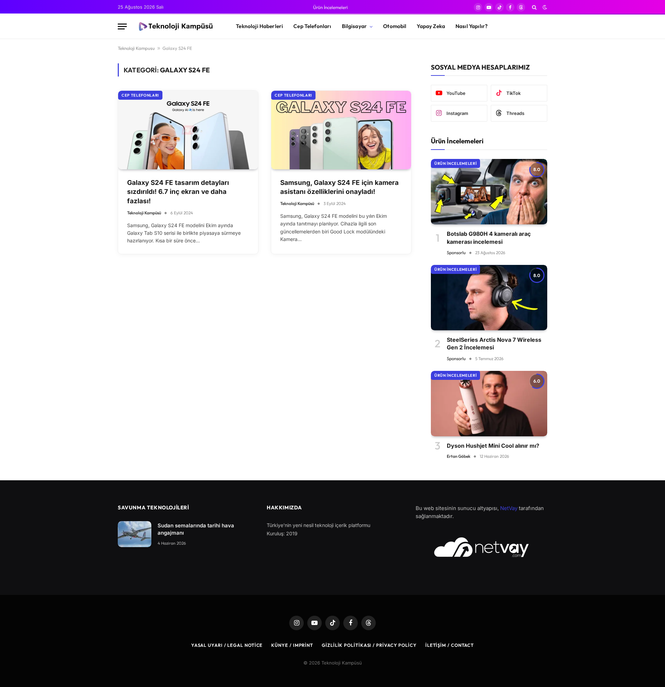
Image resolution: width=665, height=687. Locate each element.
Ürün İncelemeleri (330, 7)
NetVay (508, 508)
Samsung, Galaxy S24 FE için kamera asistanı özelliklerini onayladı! (339, 187)
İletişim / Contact (449, 645)
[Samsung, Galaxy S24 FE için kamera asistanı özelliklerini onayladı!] (341, 130)
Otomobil (394, 26)
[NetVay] (481, 547)
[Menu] (122, 26)
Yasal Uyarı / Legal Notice (227, 645)
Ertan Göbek (458, 456)
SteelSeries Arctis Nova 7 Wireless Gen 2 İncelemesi (494, 343)
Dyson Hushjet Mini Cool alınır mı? (493, 445)
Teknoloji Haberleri (259, 26)
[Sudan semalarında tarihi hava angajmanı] (134, 534)
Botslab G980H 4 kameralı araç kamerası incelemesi (489, 237)
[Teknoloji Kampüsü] (175, 27)
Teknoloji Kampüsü (144, 212)
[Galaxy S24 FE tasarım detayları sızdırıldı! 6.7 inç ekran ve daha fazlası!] (188, 130)
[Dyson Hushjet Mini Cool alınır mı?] (489, 403)
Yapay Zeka (431, 26)
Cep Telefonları (312, 26)
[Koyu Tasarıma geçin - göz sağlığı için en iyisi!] (544, 7)
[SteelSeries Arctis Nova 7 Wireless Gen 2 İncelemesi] (489, 297)
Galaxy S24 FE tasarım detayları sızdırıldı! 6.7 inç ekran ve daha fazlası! (178, 192)
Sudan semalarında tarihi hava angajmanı (196, 529)
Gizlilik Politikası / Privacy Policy (369, 645)
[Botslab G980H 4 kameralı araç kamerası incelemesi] (489, 191)
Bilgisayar (354, 26)
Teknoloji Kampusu (136, 48)
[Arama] (534, 7)
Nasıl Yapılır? (471, 26)
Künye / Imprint (292, 645)
